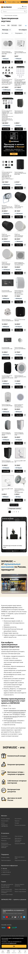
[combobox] (14, 11)
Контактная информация (9, 865)
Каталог (8, 952)
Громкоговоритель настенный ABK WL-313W (19, 434)
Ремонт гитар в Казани (20, 891)
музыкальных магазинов (10, 565)
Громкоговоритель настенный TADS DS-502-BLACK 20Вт (20, 173)
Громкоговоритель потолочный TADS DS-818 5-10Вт (7, 52)
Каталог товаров (5, 818)
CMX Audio (14, 25)
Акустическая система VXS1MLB (20, 320)
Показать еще (14, 505)
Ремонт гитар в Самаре (7, 894)
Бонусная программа (20, 825)
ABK (8, 25)
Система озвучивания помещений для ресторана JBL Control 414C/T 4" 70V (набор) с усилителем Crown (7, 82)
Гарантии (17, 820)
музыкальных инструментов (17, 710)
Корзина (19, 952)
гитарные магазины (18, 712)
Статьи (3, 823)
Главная (2, 952)
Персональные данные (20, 860)
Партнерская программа (18, 840)
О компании (4, 836)
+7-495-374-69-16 (6, 872)
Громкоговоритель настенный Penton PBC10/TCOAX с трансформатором (19, 292)
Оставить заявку (5, 857)
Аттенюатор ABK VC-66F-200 (20, 461)
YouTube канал (11, 720)
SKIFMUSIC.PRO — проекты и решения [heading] (13, 899)
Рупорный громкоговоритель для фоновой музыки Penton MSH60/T (7, 207)
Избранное (14, 952)
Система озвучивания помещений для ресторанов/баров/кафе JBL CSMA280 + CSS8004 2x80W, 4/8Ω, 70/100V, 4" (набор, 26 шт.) (20, 82)
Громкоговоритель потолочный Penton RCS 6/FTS (20, 377)
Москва (25, 6)
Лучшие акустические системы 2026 (12, 546)
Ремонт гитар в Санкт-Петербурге (6, 891)
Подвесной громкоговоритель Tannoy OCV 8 (19, 206)
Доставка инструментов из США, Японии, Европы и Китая (7, 886)
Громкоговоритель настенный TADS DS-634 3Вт (20, 52)
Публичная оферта (6, 860)
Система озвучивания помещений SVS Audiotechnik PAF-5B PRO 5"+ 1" (7, 377)
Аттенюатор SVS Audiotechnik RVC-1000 (7, 348)
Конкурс (17, 823)
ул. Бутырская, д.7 (22, 8)
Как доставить (4, 820)
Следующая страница (15, 508)
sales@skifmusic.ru (5, 874)
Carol (20, 25)
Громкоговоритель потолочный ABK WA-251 (7, 320)
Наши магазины (19, 836)
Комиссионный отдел (6, 889)
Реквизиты (4, 840)
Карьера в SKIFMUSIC (20, 843)
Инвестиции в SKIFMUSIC (4, 846)
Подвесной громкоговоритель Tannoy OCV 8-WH (6, 263)
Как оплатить (18, 818)
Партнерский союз (6, 838)
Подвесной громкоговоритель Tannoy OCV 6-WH (19, 235)
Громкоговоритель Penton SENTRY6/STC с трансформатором (20, 263)
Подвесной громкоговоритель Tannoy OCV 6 (6, 235)
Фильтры (5, 30)
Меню (25, 952)
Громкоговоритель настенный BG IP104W (7, 405)
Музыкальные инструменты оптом (6, 843)
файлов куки (13, 943)
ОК (14, 946)
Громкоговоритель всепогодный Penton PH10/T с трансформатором (19, 490)
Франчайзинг (18, 838)
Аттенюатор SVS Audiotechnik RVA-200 (7, 291)
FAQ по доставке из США (19, 857)
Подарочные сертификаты (4, 825)
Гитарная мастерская (10, 716)
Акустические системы (11, 15)
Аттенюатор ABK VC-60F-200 (7, 489)
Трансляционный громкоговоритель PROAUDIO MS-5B (19, 112)
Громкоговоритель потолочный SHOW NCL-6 (20, 348)
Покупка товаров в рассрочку (19, 885)
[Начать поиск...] (25, 11)
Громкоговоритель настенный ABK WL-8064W (6, 434)
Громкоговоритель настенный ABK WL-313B (7, 461)
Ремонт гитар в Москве (20, 889)
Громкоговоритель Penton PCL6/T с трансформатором (19, 406)
